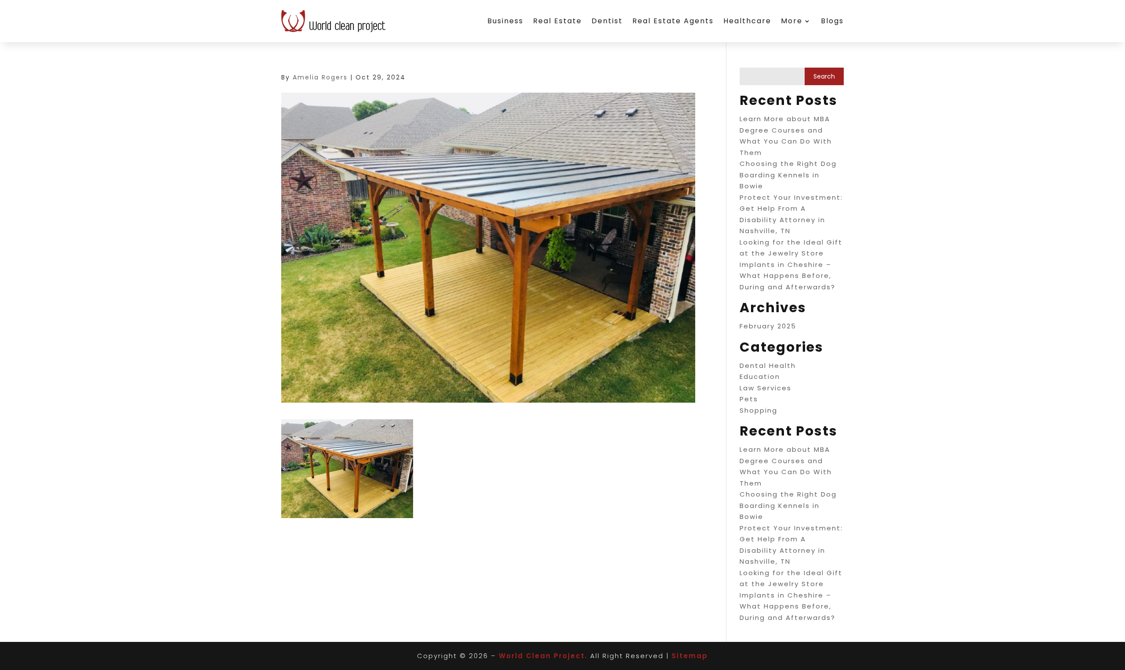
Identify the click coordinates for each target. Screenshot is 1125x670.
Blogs (832, 21)
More (791, 21)
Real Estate (557, 21)
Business (505, 21)
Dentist (607, 21)
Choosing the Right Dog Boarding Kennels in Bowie (788, 175)
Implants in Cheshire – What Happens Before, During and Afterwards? (787, 276)
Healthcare (747, 21)
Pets (749, 398)
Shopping (758, 410)
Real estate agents (673, 21)
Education (760, 376)
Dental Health (768, 365)
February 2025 (768, 326)
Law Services (765, 388)
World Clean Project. (543, 655)
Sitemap (689, 655)
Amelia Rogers (320, 77)
